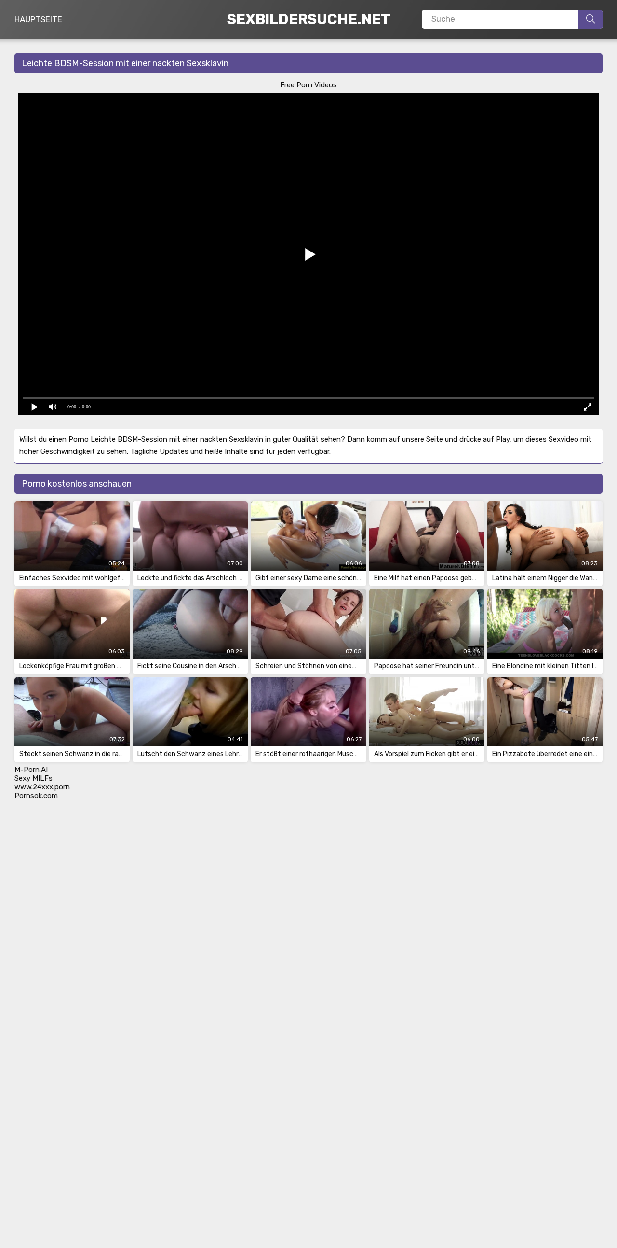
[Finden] (590, 19)
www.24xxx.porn (42, 787)
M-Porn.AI (31, 769)
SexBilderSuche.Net (308, 19)
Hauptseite (38, 19)
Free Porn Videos (308, 85)
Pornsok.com (36, 795)
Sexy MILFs (33, 778)
